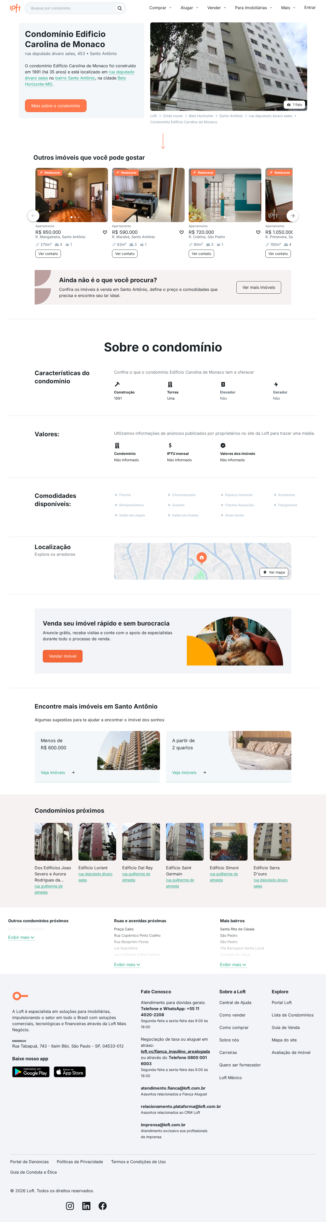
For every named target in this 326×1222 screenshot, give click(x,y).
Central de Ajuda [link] (235, 1002)
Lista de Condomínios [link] (293, 1014)
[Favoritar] (105, 232)
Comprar (157, 7)
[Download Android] (31, 1072)
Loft (153, 116)
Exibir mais (18, 937)
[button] (202, 561)
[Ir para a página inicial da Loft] (17, 8)
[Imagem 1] (72, 217)
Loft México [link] (230, 1077)
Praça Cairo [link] (123, 929)
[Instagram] (70, 1207)
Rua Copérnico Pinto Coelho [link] (137, 935)
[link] (258, 287)
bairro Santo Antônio (75, 77)
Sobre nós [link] (229, 1039)
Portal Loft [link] (282, 1002)
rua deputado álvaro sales (270, 116)
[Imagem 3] (78, 217)
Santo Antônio (231, 116)
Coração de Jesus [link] (235, 954)
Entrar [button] (310, 7)
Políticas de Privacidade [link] (80, 1161)
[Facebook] (103, 1207)
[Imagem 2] (75, 217)
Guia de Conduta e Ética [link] (33, 1172)
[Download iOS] (70, 1072)
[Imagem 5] (85, 217)
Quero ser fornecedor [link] (240, 1064)
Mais (285, 7)
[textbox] (75, 8)
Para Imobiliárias (251, 7)
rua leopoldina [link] (126, 948)
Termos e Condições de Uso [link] (138, 1161)
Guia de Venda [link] (286, 1027)
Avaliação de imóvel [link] (291, 1052)
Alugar (187, 7)
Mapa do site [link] (284, 1039)
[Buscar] (120, 8)
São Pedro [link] (228, 935)
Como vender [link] (232, 1014)
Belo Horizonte (201, 116)
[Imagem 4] (82, 217)
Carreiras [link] (228, 1052)
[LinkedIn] (86, 1207)
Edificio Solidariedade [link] (26, 929)
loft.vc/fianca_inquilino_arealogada (175, 1051)
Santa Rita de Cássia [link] (237, 929)
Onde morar (173, 116)
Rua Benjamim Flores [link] (131, 942)
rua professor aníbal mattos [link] (137, 954)
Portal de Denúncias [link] (29, 1161)
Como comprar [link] (234, 1027)
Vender (214, 7)
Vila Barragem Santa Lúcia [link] (242, 948)
